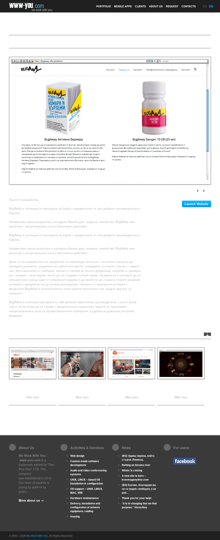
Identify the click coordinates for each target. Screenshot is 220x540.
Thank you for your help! (136, 498)
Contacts (189, 6)
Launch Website (196, 204)
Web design (77, 456)
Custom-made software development (84, 463)
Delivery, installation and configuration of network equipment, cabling (85, 507)
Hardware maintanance (84, 498)
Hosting (75, 516)
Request (173, 6)
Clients (141, 6)
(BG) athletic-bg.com (82, 387)
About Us (157, 6)
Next (203, 190)
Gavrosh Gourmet (181, 387)
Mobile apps (124, 6)
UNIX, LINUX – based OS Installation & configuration (86, 481)
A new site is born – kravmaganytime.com (135, 477)
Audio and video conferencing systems (88, 472)
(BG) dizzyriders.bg (131, 387)
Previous (197, 190)
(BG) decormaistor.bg (32, 387)
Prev (205, 334)
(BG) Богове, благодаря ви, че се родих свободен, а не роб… (139, 489)
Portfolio (104, 6)
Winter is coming (132, 470)
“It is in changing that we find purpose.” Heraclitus (139, 505)
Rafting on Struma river (136, 465)
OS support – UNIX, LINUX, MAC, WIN (86, 491)
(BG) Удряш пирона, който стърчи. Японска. (138, 457)
